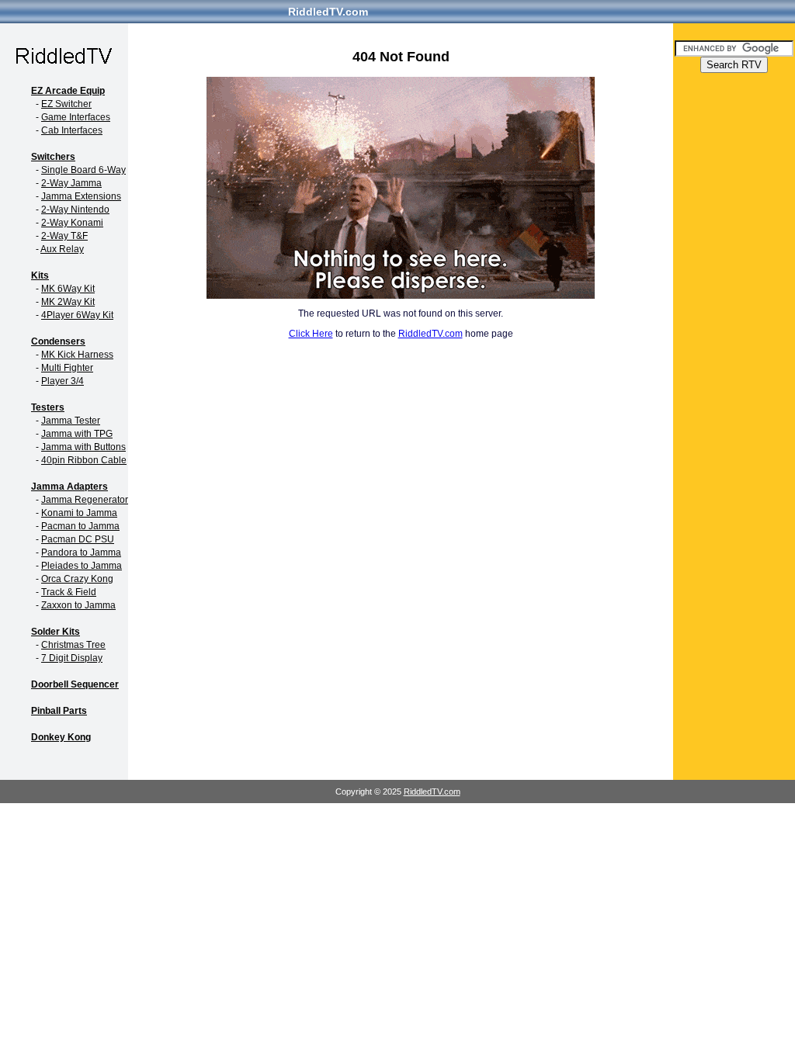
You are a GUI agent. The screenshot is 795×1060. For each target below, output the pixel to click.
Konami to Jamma (79, 512)
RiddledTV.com (328, 11)
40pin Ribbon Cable (84, 460)
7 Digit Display (71, 658)
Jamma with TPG (77, 433)
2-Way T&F (64, 235)
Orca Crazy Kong (77, 578)
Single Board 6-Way (83, 170)
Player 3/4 (62, 381)
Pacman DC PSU (77, 539)
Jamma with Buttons (83, 447)
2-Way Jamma (71, 183)
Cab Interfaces (71, 130)
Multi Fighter (67, 367)
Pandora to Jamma (81, 552)
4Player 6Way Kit (77, 315)
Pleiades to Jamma (81, 565)
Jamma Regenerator (84, 499)
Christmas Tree (73, 644)
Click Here (311, 333)
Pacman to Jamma (80, 526)
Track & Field (68, 592)
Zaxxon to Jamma (78, 605)
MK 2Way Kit (68, 301)
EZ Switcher (66, 104)
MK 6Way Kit (68, 288)
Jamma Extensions (81, 196)
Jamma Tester (70, 420)
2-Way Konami (72, 222)
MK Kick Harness (77, 354)
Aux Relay (62, 249)
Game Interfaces (75, 117)
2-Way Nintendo (75, 209)
